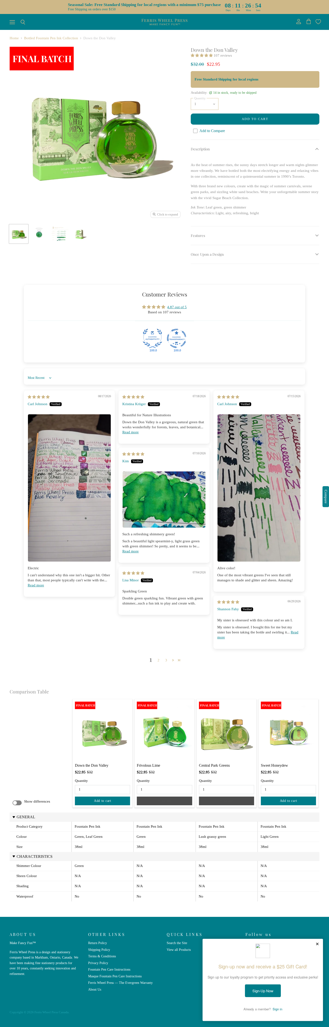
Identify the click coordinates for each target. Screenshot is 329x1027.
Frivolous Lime (148, 765)
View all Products (179, 950)
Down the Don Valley (91, 765)
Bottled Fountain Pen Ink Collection (51, 38)
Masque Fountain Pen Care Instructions (115, 976)
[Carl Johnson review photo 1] (69, 488)
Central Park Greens (214, 765)
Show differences (37, 801)
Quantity (81, 781)
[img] (39, 397)
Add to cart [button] (102, 801)
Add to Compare (212, 131)
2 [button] (158, 660)
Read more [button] (36, 585)
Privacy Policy (98, 963)
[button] (202, 55)
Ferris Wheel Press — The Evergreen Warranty (120, 983)
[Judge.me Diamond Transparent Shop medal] (176, 338)
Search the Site (177, 943)
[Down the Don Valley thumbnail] (59, 233)
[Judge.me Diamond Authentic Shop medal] (152, 338)
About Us (94, 989)
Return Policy (97, 943)
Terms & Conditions (102, 956)
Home (14, 38)
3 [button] (166, 660)
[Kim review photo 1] (164, 499)
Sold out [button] (164, 801)
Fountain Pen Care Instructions (109, 969)
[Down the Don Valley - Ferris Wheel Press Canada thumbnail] (18, 233)
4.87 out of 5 (177, 307)
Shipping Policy (99, 950)
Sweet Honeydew (274, 765)
